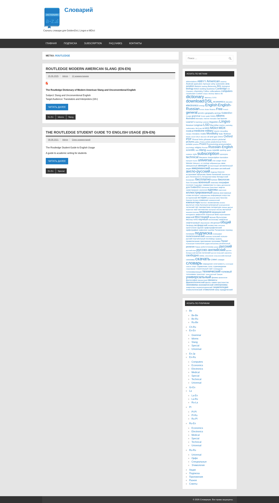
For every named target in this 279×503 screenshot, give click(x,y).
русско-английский (211, 250)
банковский (216, 174)
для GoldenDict (193, 187)
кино (218, 198)
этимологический (194, 289)
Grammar (196, 335)
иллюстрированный (199, 192)
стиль (210, 267)
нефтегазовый (193, 223)
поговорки (190, 234)
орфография (192, 230)
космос (222, 203)
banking (204, 86)
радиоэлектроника (212, 243)
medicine (199, 130)
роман (216, 247)
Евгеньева (205, 187)
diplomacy (208, 97)
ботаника (194, 182)
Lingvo (224, 121)
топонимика (191, 274)
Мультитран (221, 217)
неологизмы (213, 220)
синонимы (190, 260)
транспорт (200, 274)
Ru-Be (195, 322)
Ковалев (189, 200)
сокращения (208, 264)
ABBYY (201, 81)
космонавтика (213, 203)
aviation (190, 86)
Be (190, 310)
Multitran (227, 134)
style (195, 154)
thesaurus (203, 157)
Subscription (93, 43)
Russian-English (220, 147)
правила (218, 239)
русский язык (191, 250)
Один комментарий (81, 139)
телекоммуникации (194, 272)
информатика (205, 195)
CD (228, 89)
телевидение (218, 269)
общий (225, 222)
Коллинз (196, 200)
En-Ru (192, 357)
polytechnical (216, 142)
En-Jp (192, 353)
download (195, 101)
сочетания (229, 264)
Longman (198, 125)
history (213, 116)
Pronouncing (212, 144)
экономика (192, 284)
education (229, 102)
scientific (190, 150)
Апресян (221, 172)
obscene (204, 137)
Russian (205, 147)
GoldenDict (226, 113)
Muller (221, 134)
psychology (190, 147)
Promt (202, 144)
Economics (197, 365)
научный (203, 219)
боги (188, 182)
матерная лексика (215, 209)
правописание (193, 241)
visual (224, 161)
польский (216, 236)
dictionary (195, 96)
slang (202, 149)
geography (209, 113)
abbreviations (191, 82)
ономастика (213, 225)
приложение (205, 241)
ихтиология (211, 198)
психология (200, 243)
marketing (228, 125)
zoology (206, 163)
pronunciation (225, 144)
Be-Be (195, 315)
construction (191, 94)
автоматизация (213, 166)
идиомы (213, 189)
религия (190, 246)
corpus (205, 94)
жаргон (222, 187)
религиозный (224, 244)
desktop (211, 94)
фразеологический (195, 282)
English (211, 105)
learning (198, 122)
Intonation (213, 118)
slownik (209, 150)
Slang (71, 117)
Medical (196, 372)
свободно (192, 255)
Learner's (190, 122)
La (190, 391)
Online (220, 137)
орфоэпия (203, 230)
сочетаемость (219, 264)
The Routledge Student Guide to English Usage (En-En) (100, 132)
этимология (208, 289)
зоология (203, 190)
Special (61, 171)
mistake (189, 134)
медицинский (218, 212)
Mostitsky (212, 133)
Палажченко (220, 230)
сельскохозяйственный (222, 256)
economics (219, 101)
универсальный (198, 277)
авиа (223, 163)
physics (215, 139)
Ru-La (195, 402)
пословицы (210, 239)
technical (192, 157)
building (203, 89)
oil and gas (212, 137)
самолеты (228, 253)
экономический (205, 285)
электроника (220, 284)
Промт (224, 241)
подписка (203, 233)
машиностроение (192, 212)
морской (190, 217)
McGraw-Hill (200, 128)
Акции (192, 470)
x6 (202, 163)
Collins (206, 91)
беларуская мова (209, 177)
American (213, 81)
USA (213, 161)
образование (205, 223)
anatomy (223, 81)
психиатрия (190, 243)
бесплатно (203, 179)
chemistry (198, 91)
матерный (227, 209)
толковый (226, 271)
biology (190, 88)
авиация (202, 165)
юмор (217, 290)
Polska (202, 142)
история (202, 197)
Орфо (195, 458)
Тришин (219, 274)
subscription (208, 153)
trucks (195, 161)
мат (196, 209)
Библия (214, 180)
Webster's (196, 163)
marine (222, 125)
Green (203, 116)
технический (211, 271)
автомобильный (226, 166)
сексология (209, 256)
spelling (223, 150)
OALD (198, 137)
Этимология (198, 465)
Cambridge (221, 88)
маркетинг (190, 209)
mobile (203, 134)
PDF (189, 139)
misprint (216, 131)
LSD (206, 125)
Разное (193, 480)
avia (227, 84)
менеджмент (190, 214)
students (189, 154)
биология (223, 179)
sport (229, 150)
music (188, 137)
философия (191, 280)
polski (207, 142)
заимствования (192, 190)
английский (224, 168)
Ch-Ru (192, 327)
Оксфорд (189, 225)
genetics (201, 113)
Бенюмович (190, 180)
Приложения (196, 477)
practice (196, 144)
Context (199, 94)
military (209, 130)
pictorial (222, 139)
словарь (194, 263)
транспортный (211, 274)
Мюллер (189, 220)
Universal (196, 349)
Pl (190, 407)
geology (217, 113)
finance (212, 109)
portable (189, 144)
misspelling (224, 131)
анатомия (215, 168)
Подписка (70, 43)
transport (189, 161)
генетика (214, 182)
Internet (206, 118)
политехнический (195, 236)
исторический (191, 198)
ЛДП (196, 207)
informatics (199, 118)
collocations (215, 91)
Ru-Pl (194, 418)
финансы (212, 280)
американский (201, 168)
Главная (51, 43)
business (211, 89)
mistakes (196, 134)
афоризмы (201, 174)
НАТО (195, 220)
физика (215, 277)
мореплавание (224, 214)
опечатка (221, 225)
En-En (50, 117)
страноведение (219, 266)
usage (218, 161)
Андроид (214, 172)
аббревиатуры (215, 163)
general (191, 112)
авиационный (191, 166)
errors (202, 109)
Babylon (198, 86)
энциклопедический (204, 287)
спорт (194, 266)
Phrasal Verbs (197, 139)
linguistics (214, 122)
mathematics (190, 128)
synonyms (224, 154)
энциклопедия (220, 287)
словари (221, 260)
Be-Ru (195, 319)
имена (216, 193)
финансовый (203, 280)
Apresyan (207, 84)
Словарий (78, 10)
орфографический (213, 227)
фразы (208, 282)
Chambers (189, 91)
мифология (200, 214)
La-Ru (195, 399)
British (196, 89)
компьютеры (193, 202)
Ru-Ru (192, 450)
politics (197, 142)
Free (219, 109)
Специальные (199, 461)
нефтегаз (223, 219)
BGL (219, 86)
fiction (207, 109)
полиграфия (217, 234)
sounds (215, 150)
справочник (202, 266)
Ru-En (192, 423)
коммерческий (214, 200)
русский (225, 246)
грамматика (208, 185)
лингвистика (204, 207)
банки (208, 174)
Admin (65, 76)
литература (216, 207)
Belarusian (212, 86)
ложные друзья (227, 207)
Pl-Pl (194, 412)
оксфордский (200, 225)
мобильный (210, 214)
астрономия (191, 174)
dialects (217, 94)
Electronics (197, 369)
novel (193, 137)
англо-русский (198, 171)
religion (198, 147)
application (198, 84)
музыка (213, 217)
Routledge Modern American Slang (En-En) (88, 69)
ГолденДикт (198, 185)
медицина (205, 211)
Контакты (135, 43)
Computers (197, 362)
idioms (220, 115)
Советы (193, 484)
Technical (196, 379)
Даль (219, 185)
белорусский (222, 177)
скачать (202, 259)
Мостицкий (202, 216)
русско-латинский (203, 253)
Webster (189, 163)
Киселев (223, 198)
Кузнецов (204, 205)
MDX (222, 127)
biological (226, 86)
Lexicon (206, 122)
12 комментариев (80, 76)
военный (204, 182)
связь (201, 256)
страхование (190, 269)
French (225, 109)
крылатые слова (193, 205)
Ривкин (197, 247)
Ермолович (214, 187)
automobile (220, 84)
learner (224, 118)
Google (188, 116)
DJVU (214, 97)
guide (208, 116)
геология (189, 185)
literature (189, 125)
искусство (226, 195)
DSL (208, 101)
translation (224, 157)
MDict (214, 127)
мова (217, 214)
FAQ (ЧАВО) (115, 43)
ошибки (211, 230)
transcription (213, 157)
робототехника (207, 247)
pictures (190, 142)
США (211, 269)
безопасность (196, 177)
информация (216, 195)
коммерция (203, 200)
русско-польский (217, 253)
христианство (223, 282)
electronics (192, 105)
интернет (196, 195)
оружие (200, 228)
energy (202, 106)
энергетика (191, 287)
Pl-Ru (194, 415)
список (188, 266)
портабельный (199, 239)
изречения (222, 190)
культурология (224, 205)
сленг (214, 259)
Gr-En (192, 387)
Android (189, 84)
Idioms (61, 117)
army (213, 84)
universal (205, 160)
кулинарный (213, 205)
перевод (229, 230)
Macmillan (214, 125)
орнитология (191, 228)
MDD (207, 128)
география (224, 182)
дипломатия (225, 185)
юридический (226, 290)
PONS (224, 142)
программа (215, 241)
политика (208, 236)
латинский (190, 207)
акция (188, 168)
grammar (196, 116)
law (218, 118)
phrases (207, 139)
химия (214, 282)
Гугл (215, 185)
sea (197, 150)
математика (203, 209)
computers (227, 91)
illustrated (190, 118)
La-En (195, 395)
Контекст (204, 203)
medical (189, 131)
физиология (223, 277)
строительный (202, 269)
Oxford (228, 136)
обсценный (215, 223)
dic (222, 94)
